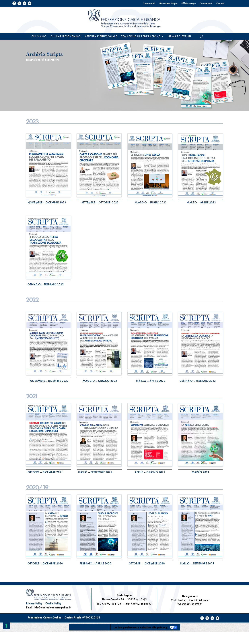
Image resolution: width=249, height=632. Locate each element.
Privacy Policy (34, 603)
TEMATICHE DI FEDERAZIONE (140, 36)
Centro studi (149, 3)
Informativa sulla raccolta (90, 627)
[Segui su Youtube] (29, 3)
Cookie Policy (53, 603)
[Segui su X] (19, 3)
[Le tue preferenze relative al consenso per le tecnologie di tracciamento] (6, 625)
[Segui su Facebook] (14, 3)
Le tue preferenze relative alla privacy (141, 627)
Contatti (220, 3)
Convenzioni (206, 3)
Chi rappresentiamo (66, 36)
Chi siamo (39, 36)
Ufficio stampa (188, 3)
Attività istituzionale (101, 36)
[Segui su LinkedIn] (24, 3)
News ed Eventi (179, 36)
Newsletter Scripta (168, 3)
